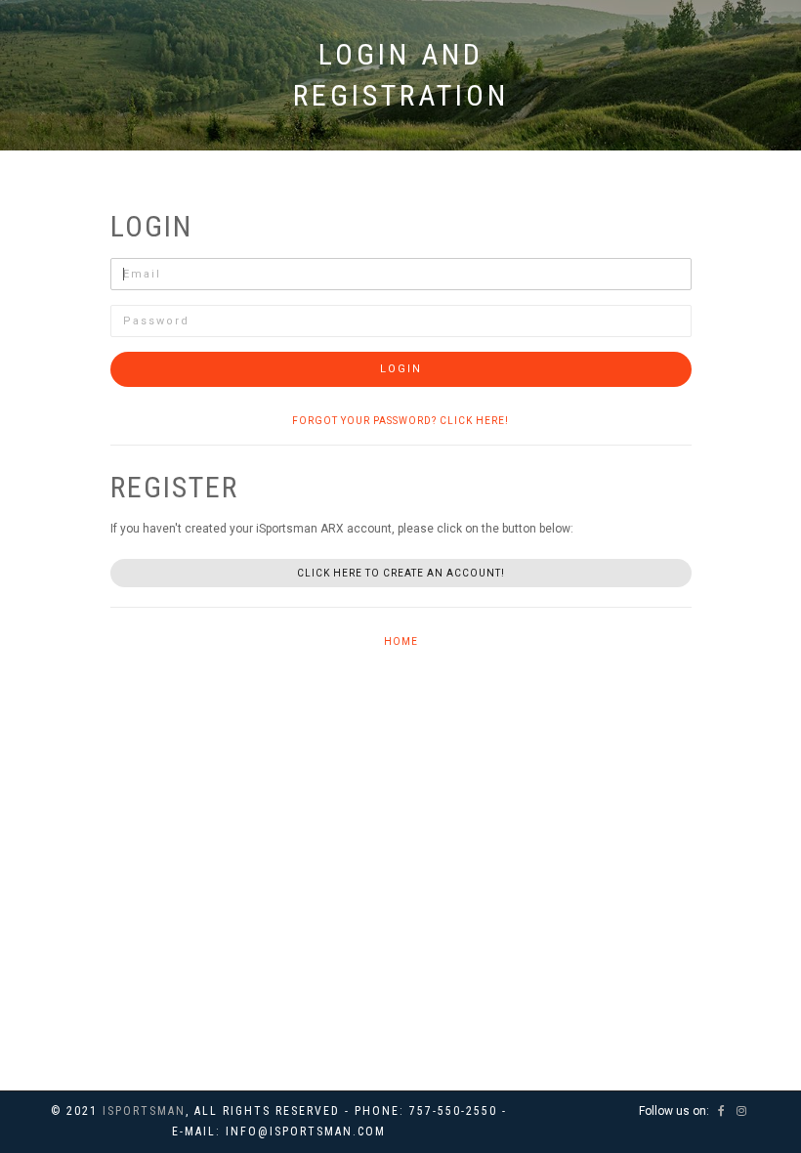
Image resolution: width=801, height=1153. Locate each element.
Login (401, 369)
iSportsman (144, 1111)
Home (401, 641)
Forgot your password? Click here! (400, 420)
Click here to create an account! (401, 573)
